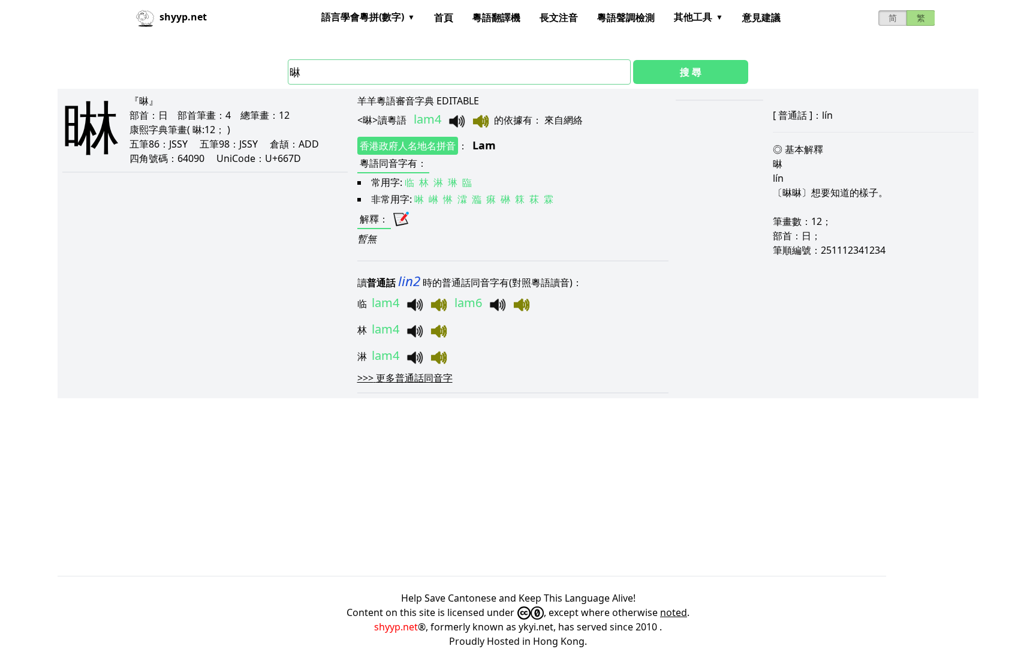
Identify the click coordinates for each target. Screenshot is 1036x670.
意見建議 (761, 17)
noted (673, 612)
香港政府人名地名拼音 (408, 145)
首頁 (443, 17)
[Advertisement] (417, 487)
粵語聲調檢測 (626, 17)
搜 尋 (690, 72)
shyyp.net (396, 626)
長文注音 (559, 17)
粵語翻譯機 (496, 17)
